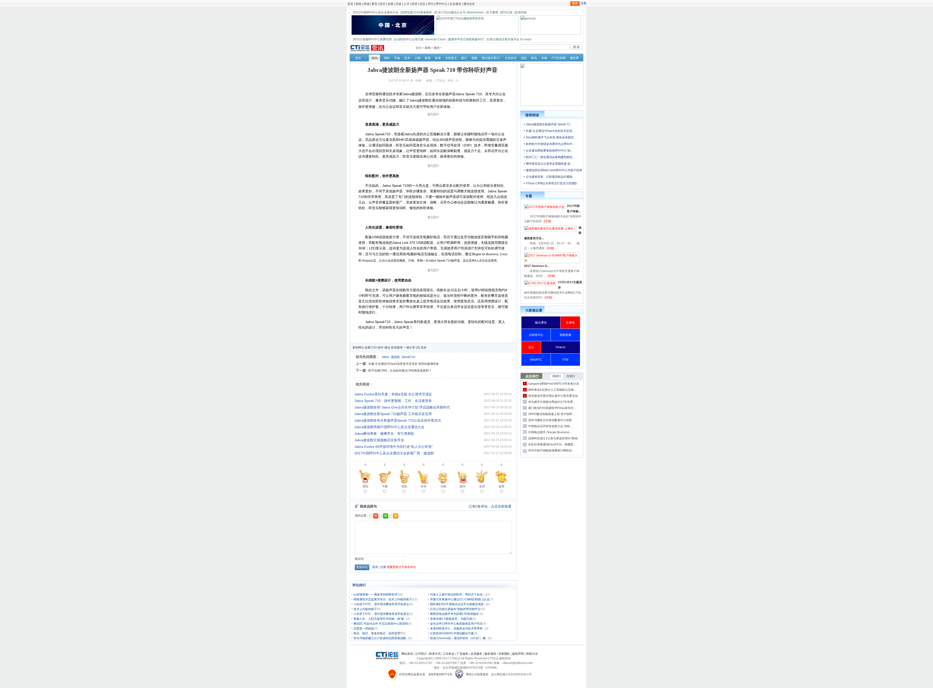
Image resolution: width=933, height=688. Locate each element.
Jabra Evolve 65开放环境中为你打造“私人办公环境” (393, 447)
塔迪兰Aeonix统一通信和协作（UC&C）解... (459, 638)
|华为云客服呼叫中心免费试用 (372, 39)
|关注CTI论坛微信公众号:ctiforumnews (459, 12)
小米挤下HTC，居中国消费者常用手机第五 (381, 604)
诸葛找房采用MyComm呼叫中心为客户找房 (554, 170)
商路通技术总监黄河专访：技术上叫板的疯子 (383, 599)
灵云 (531, 347)
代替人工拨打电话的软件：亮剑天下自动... (457, 594)
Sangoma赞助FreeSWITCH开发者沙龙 (553, 383)
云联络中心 (536, 335)
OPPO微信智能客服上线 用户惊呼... (551, 414)
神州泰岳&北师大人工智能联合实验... (552, 389)
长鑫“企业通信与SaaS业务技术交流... (550, 131)
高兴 (463, 486)
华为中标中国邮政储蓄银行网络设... (551, 450)
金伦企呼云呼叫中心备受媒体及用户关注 (456, 623)
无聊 (443, 486)
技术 (382, 4)
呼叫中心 (441, 4)
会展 (390, 4)
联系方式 (435, 653)
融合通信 (541, 322)
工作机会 (449, 653)
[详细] (547, 221)
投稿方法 (532, 653)
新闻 (358, 4)
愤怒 (404, 486)
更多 (424, 347)
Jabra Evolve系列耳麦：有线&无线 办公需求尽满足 (393, 394)
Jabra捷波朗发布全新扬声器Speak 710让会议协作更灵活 (397, 420)
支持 (482, 486)
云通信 (570, 322)
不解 (385, 486)
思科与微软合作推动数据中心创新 (550, 420)
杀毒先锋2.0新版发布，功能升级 (451, 618)
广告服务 (462, 653)
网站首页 (407, 653)
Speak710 (408, 357)
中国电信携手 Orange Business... (549, 432)
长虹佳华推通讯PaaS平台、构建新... (552, 444)
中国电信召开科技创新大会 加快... (550, 426)
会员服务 (476, 653)
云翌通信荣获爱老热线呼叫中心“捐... (549, 150)
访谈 (398, 4)
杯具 (424, 486)
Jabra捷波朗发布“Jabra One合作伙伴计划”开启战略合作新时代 (402, 407)
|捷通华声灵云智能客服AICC (466, 39)
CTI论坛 (440, 80)
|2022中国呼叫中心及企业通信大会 (375, 12)
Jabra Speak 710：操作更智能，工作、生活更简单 (393, 401)
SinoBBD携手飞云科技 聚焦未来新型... (551, 137)
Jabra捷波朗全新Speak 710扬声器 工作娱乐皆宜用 (393, 414)
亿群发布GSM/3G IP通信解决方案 (452, 633)
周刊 (430, 4)
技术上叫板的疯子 (365, 609)
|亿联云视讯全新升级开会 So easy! (508, 39)
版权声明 (518, 653)
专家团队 (504, 653)
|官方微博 (492, 12)
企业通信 (455, 4)
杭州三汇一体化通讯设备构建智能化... (550, 157)
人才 (406, 4)
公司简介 (421, 653)
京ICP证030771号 (440, 674)
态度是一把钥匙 (364, 628)
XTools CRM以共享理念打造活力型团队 (551, 183)
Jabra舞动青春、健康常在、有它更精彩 (384, 433)
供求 (414, 4)
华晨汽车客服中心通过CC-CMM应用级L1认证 (460, 599)
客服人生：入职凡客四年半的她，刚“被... (380, 618)
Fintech (560, 347)
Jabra (385, 357)
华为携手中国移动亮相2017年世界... (551, 402)
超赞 (501, 486)
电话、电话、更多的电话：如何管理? (378, 633)
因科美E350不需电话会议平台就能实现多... (458, 604)
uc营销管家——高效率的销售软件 (375, 594)
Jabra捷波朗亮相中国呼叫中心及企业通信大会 (389, 427)
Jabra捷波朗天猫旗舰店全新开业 (379, 440)
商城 (366, 4)
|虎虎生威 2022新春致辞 (416, 12)
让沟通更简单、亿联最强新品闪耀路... (550, 176)
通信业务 (469, 4)
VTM (565, 359)
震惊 (365, 486)
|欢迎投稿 (520, 12)
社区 (422, 4)
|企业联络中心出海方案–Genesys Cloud (420, 39)
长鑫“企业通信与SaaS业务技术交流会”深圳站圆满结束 (403, 363)
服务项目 (490, 653)
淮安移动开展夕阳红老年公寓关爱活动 (553, 396)
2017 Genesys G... (536, 266)
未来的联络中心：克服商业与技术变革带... (457, 628)
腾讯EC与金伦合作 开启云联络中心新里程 (381, 623)
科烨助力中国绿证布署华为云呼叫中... (550, 144)
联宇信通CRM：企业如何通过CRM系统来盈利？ (400, 370)
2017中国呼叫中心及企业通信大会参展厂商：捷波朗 (394, 453)
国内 (437, 48)
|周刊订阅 (506, 12)
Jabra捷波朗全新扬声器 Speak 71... (549, 124)
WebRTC (536, 359)
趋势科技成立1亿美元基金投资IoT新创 (553, 438)
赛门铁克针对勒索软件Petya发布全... (552, 408)
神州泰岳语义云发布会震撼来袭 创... (549, 163)
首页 (350, 4)
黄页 (374, 4)
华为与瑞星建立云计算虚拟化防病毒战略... (381, 638)
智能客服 (565, 335)
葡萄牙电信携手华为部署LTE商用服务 (455, 614)
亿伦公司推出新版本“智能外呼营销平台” (456, 609)
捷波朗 (395, 357)
